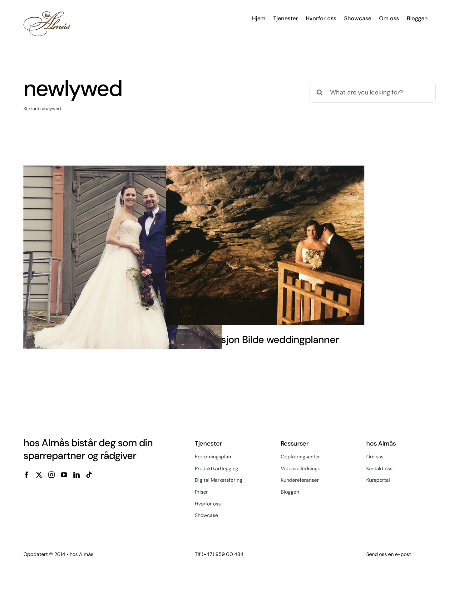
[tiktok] (89, 475)
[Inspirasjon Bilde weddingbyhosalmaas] (122, 265)
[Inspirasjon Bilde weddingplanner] (265, 245)
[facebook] (26, 475)
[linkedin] (76, 475)
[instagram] (51, 475)
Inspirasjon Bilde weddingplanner (265, 339)
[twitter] (39, 475)
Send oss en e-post (388, 554)
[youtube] (64, 475)
